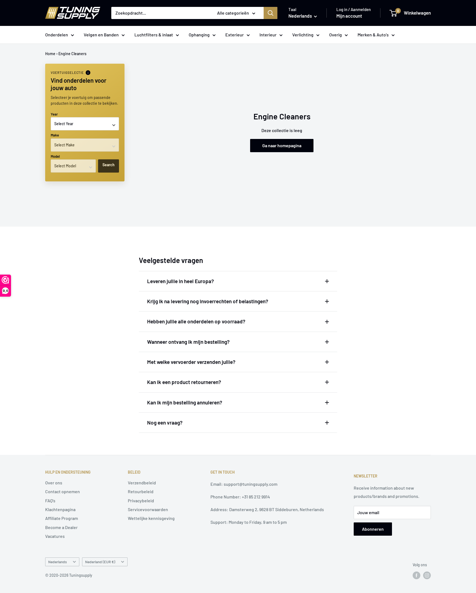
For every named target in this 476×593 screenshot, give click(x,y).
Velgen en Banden (101, 34)
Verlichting (302, 34)
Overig (335, 34)
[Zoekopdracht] (270, 13)
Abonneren (373, 529)
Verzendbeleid (142, 482)
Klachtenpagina (60, 509)
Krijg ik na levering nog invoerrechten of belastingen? (207, 301)
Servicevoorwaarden (148, 509)
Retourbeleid (140, 491)
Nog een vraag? (165, 422)
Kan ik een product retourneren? (184, 382)
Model (55, 156)
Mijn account (349, 15)
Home (50, 53)
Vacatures (55, 536)
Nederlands (57, 561)
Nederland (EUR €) (100, 561)
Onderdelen (56, 34)
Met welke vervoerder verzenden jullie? (191, 362)
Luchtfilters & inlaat (153, 34)
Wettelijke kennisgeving (151, 518)
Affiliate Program (61, 518)
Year (54, 114)
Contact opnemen (62, 491)
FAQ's (50, 500)
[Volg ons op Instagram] (427, 575)
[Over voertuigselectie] (88, 72)
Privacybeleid (141, 500)
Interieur (268, 34)
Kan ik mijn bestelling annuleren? (184, 402)
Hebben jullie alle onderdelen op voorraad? (196, 321)
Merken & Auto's (373, 34)
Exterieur (234, 34)
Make (55, 135)
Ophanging (199, 34)
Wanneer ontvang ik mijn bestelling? (188, 342)
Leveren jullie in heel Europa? (180, 281)
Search (108, 164)
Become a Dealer (61, 527)
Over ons (53, 482)
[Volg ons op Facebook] (416, 575)
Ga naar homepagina (281, 145)
